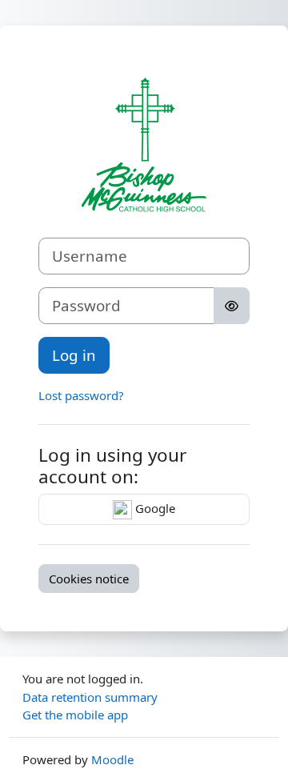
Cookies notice (89, 579)
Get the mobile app (75, 715)
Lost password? (81, 395)
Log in (74, 355)
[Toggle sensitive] (232, 305)
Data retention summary (90, 697)
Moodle (112, 759)
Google (153, 508)
